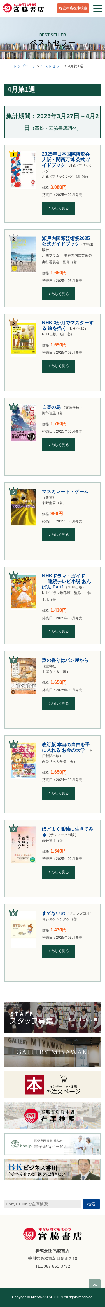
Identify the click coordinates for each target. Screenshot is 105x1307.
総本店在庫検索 (75, 8)
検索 (91, 1204)
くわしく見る (58, 208)
